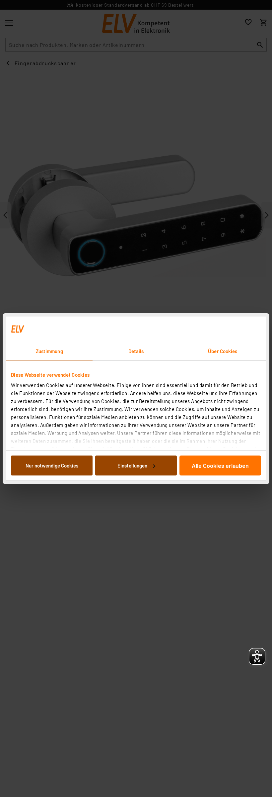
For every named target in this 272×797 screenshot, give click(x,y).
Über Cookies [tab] (222, 351)
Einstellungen (132, 465)
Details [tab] (136, 351)
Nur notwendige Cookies (52, 465)
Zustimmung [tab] (49, 351)
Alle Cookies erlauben (220, 465)
